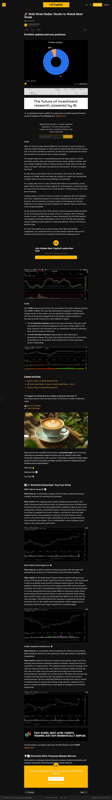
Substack (94, 797)
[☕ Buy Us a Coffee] (32, 406)
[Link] (21, 34)
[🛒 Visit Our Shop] (32, 408)
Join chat (56, 257)
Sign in (106, 5)
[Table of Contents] (2, 400)
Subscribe (97, 5)
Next (82, 792)
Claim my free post (56, 779)
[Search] (86, 4)
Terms (21, 797)
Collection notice (28, 797)
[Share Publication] (90, 4)
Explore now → (62, 116)
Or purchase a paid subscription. (56, 783)
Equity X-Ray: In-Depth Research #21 (42, 387)
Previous (31, 792)
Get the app (63, 797)
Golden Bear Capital (34, 24)
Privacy (17, 797)
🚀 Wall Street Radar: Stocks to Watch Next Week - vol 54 (50, 384)
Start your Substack (53, 797)
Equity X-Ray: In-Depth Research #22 (42, 381)
